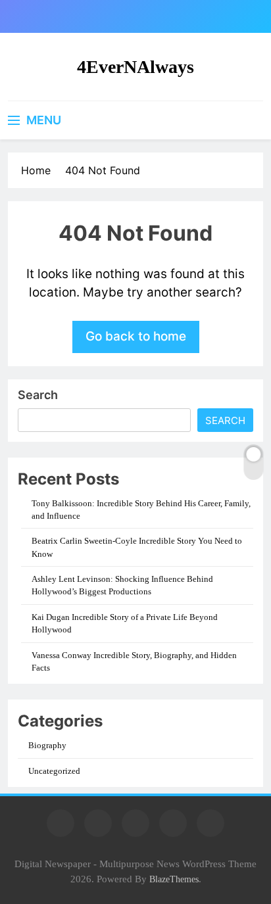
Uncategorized (54, 771)
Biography (47, 745)
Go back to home (136, 336)
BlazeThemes (174, 879)
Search (38, 395)
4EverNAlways (135, 67)
